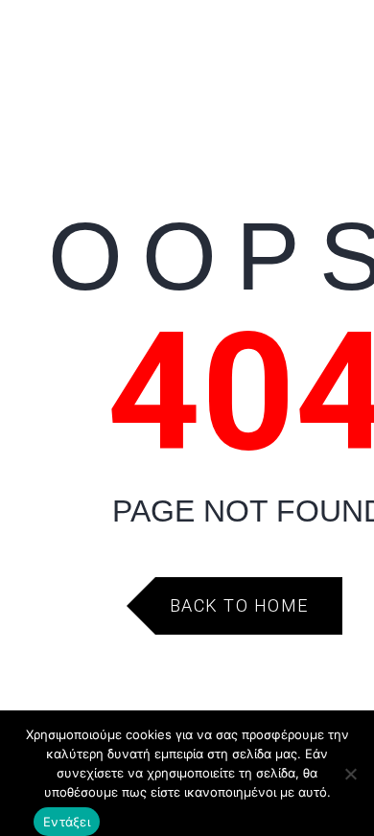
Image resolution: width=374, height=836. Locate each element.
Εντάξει (66, 821)
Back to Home (239, 605)
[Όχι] (350, 773)
